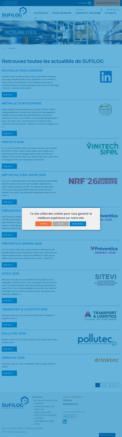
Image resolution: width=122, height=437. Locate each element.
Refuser (61, 224)
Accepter (43, 224)
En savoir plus (77, 224)
